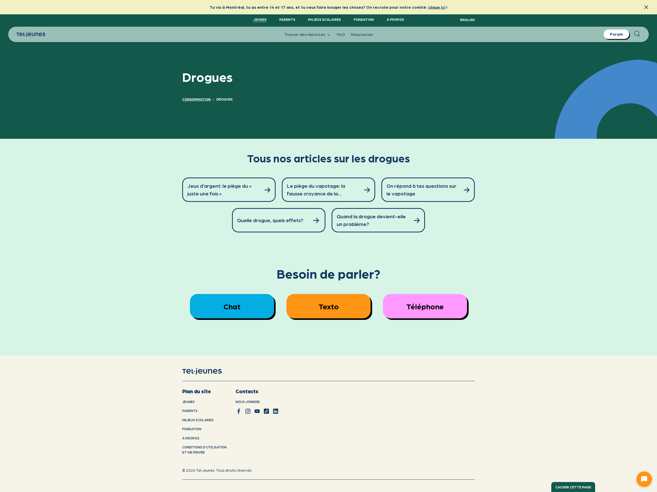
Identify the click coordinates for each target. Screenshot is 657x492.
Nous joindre (248, 402)
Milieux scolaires (324, 19)
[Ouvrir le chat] (644, 479)
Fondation (364, 19)
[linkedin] (276, 411)
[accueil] (208, 371)
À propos (395, 19)
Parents (287, 19)
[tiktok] (266, 411)
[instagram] (248, 411)
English (467, 20)
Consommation (196, 99)
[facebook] (239, 411)
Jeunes (259, 19)
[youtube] (257, 411)
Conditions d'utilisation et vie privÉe (204, 449)
